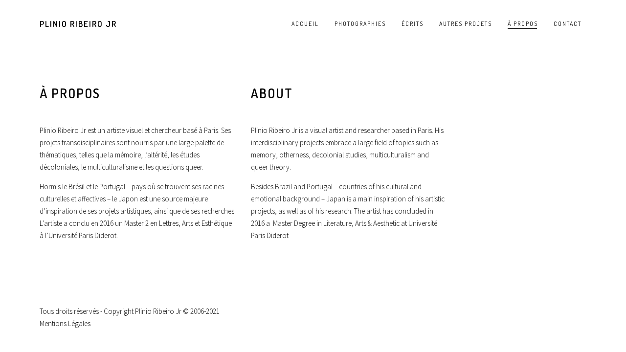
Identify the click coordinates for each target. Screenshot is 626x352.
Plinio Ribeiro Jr (78, 24)
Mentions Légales (65, 323)
